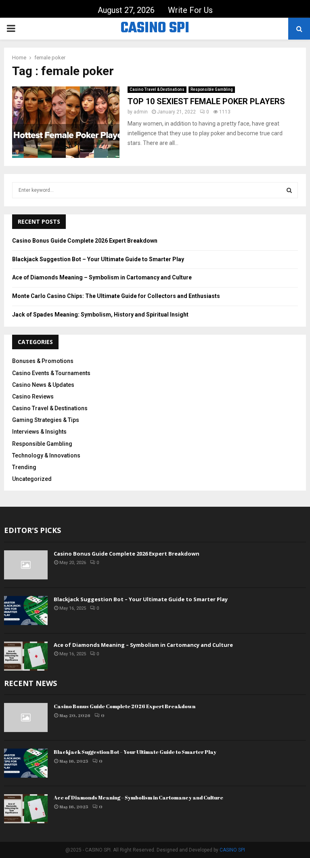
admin (141, 112)
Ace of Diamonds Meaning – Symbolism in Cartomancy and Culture (102, 277)
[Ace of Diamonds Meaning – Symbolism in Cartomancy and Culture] (26, 656)
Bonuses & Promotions (42, 361)
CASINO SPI (155, 29)
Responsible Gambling (212, 89)
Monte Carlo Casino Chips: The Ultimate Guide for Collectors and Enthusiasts (116, 296)
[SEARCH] (289, 190)
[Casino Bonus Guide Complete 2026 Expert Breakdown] (26, 564)
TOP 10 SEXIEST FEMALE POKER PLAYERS (206, 101)
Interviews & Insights (39, 431)
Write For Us (190, 10)
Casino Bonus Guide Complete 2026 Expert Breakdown (84, 240)
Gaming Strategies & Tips (45, 420)
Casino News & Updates (43, 385)
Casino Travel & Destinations (157, 89)
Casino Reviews (33, 396)
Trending (24, 467)
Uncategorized (32, 479)
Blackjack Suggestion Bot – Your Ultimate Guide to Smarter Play (98, 259)
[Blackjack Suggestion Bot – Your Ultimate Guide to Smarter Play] (26, 610)
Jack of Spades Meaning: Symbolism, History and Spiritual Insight (100, 314)
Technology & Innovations (46, 455)
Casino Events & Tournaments (51, 373)
